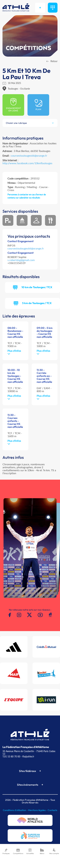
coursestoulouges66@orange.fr (29, 155)
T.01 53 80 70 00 (11, 756)
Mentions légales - (38, 810)
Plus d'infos (14, 350)
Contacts (52, 810)
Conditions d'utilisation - (15, 810)
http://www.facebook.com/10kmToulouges (27, 163)
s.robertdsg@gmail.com (21, 260)
